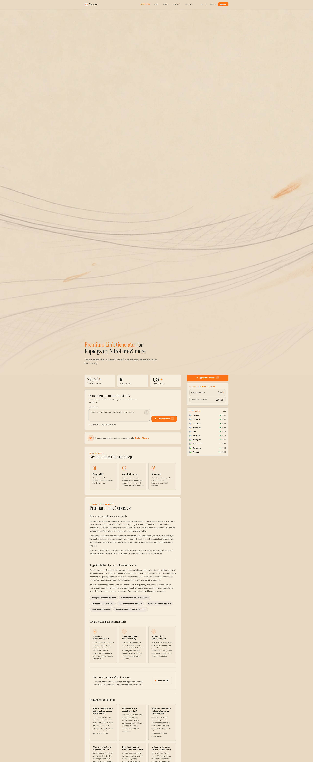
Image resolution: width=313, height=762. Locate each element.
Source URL (93, 407)
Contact (177, 4)
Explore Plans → (142, 438)
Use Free (161, 680)
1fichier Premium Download (102, 603)
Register (223, 4)
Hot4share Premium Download (159, 603)
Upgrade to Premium (207, 378)
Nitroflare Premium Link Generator (134, 598)
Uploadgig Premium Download (130, 603)
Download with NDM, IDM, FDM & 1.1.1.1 (131, 609)
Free (156, 4)
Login (213, 4)
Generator (145, 4)
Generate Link (164, 419)
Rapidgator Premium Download (104, 598)
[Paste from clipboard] (146, 412)
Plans (165, 4)
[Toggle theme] (206, 4)
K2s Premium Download (101, 609)
